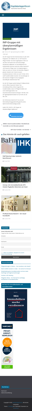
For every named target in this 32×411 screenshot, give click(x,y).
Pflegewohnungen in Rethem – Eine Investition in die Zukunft (15, 266)
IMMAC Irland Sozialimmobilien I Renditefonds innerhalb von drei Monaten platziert (16, 125)
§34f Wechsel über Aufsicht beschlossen (12, 157)
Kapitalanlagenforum (16, 52)
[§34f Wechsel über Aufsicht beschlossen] (16, 139)
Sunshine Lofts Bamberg (7, 275)
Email (2, 247)
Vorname (3, 236)
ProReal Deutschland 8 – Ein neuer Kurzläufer (14, 215)
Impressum (4, 391)
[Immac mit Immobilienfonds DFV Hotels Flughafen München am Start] (16, 167)
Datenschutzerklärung (6, 392)
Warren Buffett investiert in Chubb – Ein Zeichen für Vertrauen (16, 268)
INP (23, 52)
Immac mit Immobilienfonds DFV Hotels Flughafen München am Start (15, 186)
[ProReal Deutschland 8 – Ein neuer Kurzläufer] (16, 196)
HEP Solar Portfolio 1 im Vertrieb (20, 129)
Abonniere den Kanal (17, 116)
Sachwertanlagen (7, 38)
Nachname (3, 241)
